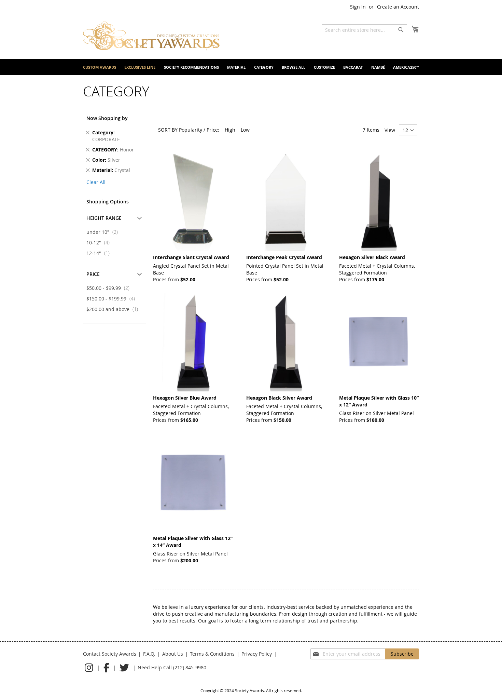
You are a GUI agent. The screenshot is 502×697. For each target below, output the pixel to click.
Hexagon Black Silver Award (279, 397)
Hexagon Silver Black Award (372, 257)
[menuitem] (99, 67)
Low (245, 129)
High (230, 129)
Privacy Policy (256, 654)
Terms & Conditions (212, 654)
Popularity (190, 129)
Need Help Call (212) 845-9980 (172, 667)
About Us (172, 654)
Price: (213, 129)
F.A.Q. (149, 654)
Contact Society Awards (109, 654)
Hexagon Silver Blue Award (185, 397)
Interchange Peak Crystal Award (284, 257)
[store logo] (151, 36)
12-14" (100, 253)
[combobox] (364, 29)
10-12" (100, 242)
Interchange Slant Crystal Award (191, 257)
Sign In (358, 6)
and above (114, 309)
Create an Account (398, 6)
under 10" (104, 232)
